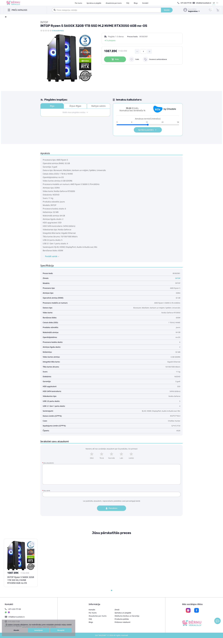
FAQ (127, 3)
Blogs (136, 3)
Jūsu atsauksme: (48, 463)
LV (214, 3)
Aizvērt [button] (16, 630)
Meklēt (167, 10)
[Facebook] (196, 610)
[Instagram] (188, 610)
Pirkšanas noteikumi (122, 622)
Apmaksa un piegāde (94, 3)
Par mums (78, 3)
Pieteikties (113, 508)
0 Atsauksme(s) (58, 30)
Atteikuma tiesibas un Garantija (127, 616)
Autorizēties (192, 9)
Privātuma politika (122, 619)
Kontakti (145, 3)
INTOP (44, 22)
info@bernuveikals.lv (203, 3)
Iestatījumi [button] (38, 630)
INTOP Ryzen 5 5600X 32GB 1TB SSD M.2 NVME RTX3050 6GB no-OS (20, 580)
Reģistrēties (193, 11)
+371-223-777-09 (185, 3)
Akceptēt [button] (60, 630)
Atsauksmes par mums (114, 3)
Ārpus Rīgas (75, 105)
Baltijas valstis (98, 105)
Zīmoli (117, 609)
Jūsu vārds (46, 491)
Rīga (52, 105)
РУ (217, 3)
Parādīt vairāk (51, 256)
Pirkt (117, 59)
